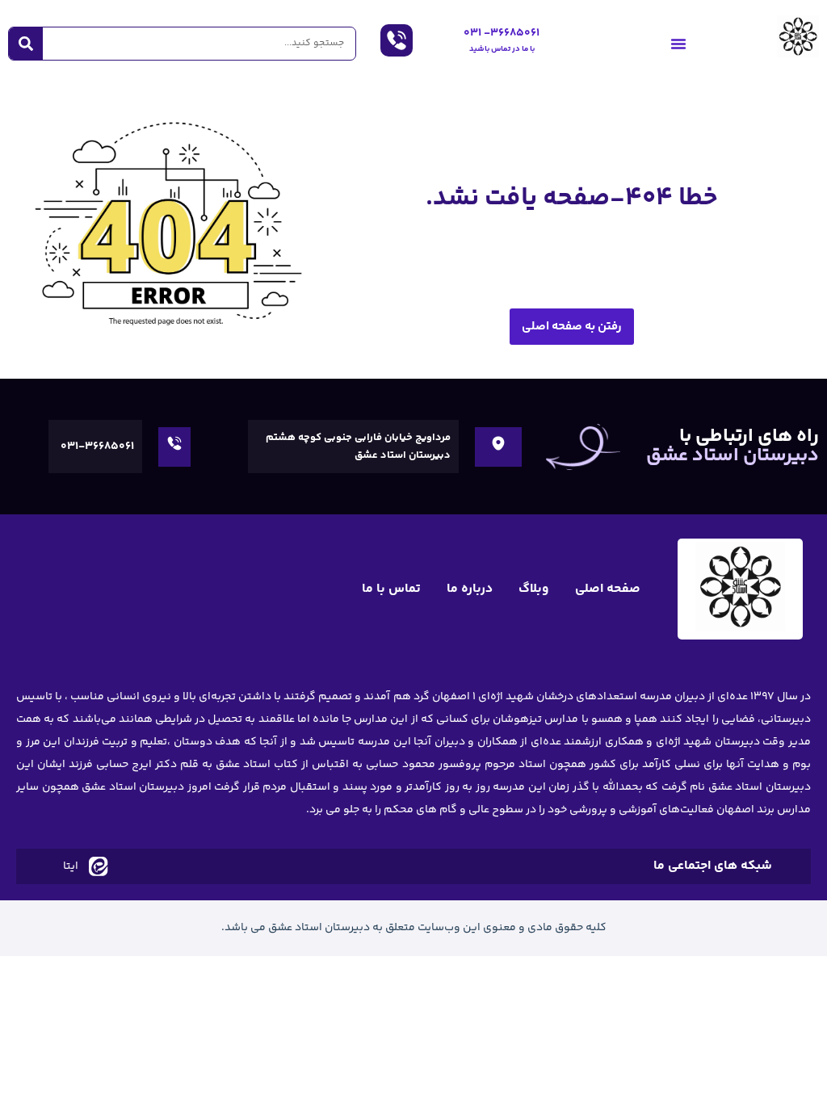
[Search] (26, 43)
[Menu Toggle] (678, 44)
